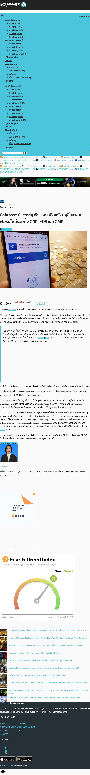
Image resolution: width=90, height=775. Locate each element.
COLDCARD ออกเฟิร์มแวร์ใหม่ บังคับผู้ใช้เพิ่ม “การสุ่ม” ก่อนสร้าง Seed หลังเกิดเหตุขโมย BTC (44, 667)
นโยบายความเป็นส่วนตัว (9, 726)
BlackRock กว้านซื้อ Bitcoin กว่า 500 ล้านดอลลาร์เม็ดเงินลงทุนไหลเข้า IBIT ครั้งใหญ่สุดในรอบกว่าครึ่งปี (48, 682)
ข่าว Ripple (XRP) (17, 37)
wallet (2, 429)
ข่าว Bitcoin (14, 23)
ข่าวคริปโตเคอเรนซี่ (13, 20)
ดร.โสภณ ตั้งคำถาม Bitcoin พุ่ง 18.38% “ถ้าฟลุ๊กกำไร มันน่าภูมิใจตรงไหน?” (38, 675)
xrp (16, 443)
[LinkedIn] (5, 747)
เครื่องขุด (13, 74)
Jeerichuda (7, 205)
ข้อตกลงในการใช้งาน (27, 726)
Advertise (4, 730)
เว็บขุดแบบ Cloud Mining (20, 77)
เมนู (1, 15)
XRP (47, 337)
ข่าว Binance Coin (17, 30)
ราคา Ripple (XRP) (17, 54)
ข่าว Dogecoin (15, 33)
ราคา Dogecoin (16, 50)
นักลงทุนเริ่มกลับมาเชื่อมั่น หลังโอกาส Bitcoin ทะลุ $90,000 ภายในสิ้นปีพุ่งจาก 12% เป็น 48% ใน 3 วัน (47, 630)
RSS (20, 730)
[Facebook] (1, 304)
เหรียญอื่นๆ (6, 229)
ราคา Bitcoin (15, 43)
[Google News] (23, 304)
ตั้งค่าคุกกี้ (4, 733)
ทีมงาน (3, 723)
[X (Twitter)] (6, 749)
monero (7, 443)
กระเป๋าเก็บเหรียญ (17, 71)
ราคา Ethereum (16, 47)
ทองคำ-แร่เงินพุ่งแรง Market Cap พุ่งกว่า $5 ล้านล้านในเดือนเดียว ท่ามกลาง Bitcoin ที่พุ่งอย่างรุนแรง (48, 638)
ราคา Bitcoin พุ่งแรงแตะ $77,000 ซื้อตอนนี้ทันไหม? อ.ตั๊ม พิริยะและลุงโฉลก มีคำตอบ (41, 660)
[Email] (6, 753)
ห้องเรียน (9, 81)
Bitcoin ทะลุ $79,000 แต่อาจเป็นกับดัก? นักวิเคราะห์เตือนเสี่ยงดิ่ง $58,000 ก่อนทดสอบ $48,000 (45, 645)
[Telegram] (7, 304)
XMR (12, 443)
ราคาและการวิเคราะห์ (14, 40)
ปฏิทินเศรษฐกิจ (11, 57)
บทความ (8, 60)
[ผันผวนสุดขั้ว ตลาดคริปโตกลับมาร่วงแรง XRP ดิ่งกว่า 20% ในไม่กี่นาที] (3, 655)
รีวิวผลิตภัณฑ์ (11, 64)
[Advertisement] (45, 361)
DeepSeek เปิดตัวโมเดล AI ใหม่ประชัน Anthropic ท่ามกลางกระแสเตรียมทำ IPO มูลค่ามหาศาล (44, 697)
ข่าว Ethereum (15, 27)
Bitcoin (21, 341)
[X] (4, 304)
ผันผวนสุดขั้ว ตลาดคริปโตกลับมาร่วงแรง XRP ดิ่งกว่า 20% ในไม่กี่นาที (35, 653)
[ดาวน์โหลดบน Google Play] (24, 759)
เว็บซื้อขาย (13, 67)
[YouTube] (9, 304)
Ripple (41, 337)
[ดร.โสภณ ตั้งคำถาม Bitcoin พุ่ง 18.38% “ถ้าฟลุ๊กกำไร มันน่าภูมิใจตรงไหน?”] (3, 677)
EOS (2, 443)
